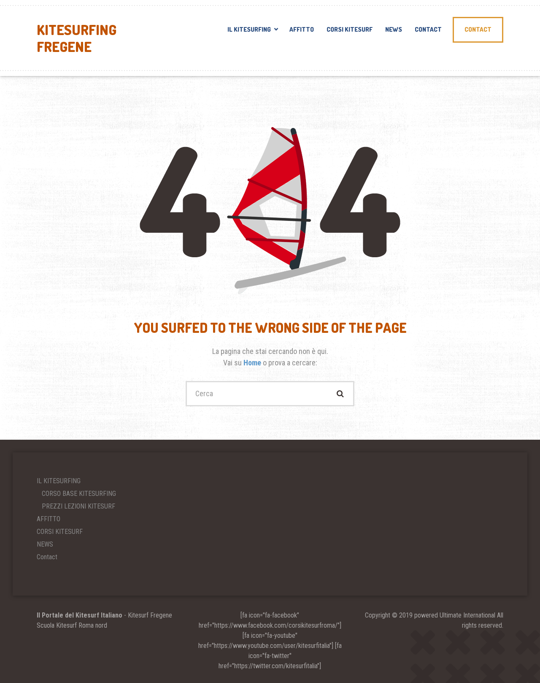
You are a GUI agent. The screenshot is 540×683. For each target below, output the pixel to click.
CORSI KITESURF (350, 29)
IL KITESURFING (249, 29)
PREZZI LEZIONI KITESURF (78, 506)
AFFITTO (301, 29)
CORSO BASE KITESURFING (79, 494)
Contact (428, 29)
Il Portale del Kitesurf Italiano (79, 615)
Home (253, 362)
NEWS (393, 29)
